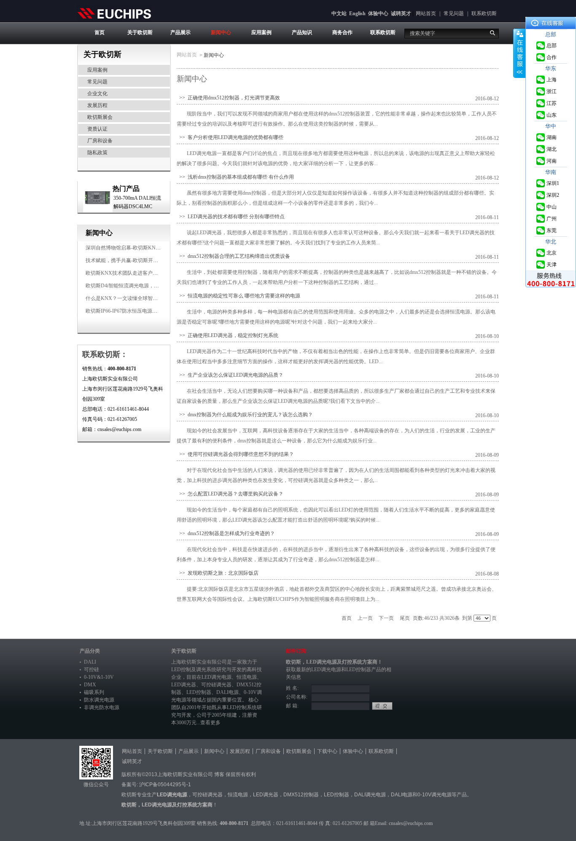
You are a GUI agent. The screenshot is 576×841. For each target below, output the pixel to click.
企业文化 (97, 93)
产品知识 (302, 32)
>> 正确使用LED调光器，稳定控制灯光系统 (227, 335)
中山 (551, 207)
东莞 (551, 230)
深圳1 (552, 183)
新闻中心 (221, 32)
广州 (551, 219)
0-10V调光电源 (434, 795)
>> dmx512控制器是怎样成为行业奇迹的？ (226, 533)
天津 (551, 265)
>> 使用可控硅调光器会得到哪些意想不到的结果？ (235, 454)
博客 (219, 774)
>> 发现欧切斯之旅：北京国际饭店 (217, 573)
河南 (551, 161)
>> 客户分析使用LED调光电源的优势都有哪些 (230, 137)
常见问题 (454, 13)
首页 (99, 32)
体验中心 (378, 13)
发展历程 (97, 105)
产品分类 (90, 651)
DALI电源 (227, 692)
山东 (551, 115)
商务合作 (342, 32)
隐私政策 (97, 152)
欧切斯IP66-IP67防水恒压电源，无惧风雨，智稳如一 (144, 311)
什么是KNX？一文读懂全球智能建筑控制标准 (137, 298)
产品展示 (180, 32)
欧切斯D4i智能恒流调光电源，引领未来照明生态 (140, 286)
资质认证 (97, 129)
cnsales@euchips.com (411, 823)
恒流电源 (238, 795)
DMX (90, 685)
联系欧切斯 (484, 13)
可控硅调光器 (216, 685)
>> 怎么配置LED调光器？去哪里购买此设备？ (230, 494)
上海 (551, 80)
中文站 (339, 13)
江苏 (551, 103)
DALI (90, 662)
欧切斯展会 (100, 117)
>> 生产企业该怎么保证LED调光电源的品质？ (230, 375)
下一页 (386, 618)
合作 (551, 57)
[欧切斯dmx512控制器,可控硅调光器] (114, 13)
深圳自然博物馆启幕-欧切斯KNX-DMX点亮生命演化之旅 (150, 248)
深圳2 (552, 195)
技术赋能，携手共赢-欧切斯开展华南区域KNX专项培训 (148, 260)
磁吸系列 (94, 692)
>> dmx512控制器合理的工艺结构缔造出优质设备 (233, 256)
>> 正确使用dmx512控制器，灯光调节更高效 (228, 98)
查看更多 (210, 723)
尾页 (405, 618)
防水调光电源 (99, 700)
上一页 (365, 618)
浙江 (551, 91)
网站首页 (426, 13)
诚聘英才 (401, 13)
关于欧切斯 (140, 32)
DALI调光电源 (370, 795)
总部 (551, 45)
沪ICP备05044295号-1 (165, 784)
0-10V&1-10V (99, 677)
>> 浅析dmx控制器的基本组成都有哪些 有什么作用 (235, 177)
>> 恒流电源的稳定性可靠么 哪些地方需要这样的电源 (238, 296)
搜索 (492, 33)
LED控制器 (198, 692)
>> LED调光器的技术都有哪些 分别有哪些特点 (231, 217)
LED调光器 (183, 685)
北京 (551, 253)
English (357, 13)
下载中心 (327, 751)
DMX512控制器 (301, 795)
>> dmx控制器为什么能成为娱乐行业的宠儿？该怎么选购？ (245, 415)
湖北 (551, 149)
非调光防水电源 (101, 707)
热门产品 (126, 188)
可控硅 (91, 669)
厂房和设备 (100, 141)
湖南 (551, 137)
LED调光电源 (216, 677)
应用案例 (261, 32)
